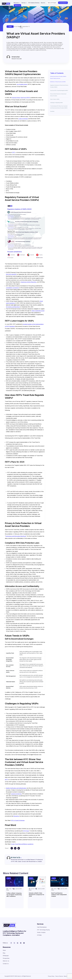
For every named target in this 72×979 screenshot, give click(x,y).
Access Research (63, 2)
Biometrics (16, 816)
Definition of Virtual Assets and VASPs (58, 81)
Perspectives (6, 958)
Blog (8, 878)
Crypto (10, 26)
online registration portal (37, 310)
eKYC (6, 779)
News (4, 950)
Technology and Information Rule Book (15, 536)
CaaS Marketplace (42, 927)
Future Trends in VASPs (54, 99)
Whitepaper (6, 955)
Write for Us (17, 5)
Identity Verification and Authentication (16, 788)
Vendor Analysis (41, 932)
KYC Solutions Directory (33, 2)
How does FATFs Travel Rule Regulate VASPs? (59, 90)
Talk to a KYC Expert (52, 2)
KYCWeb (39, 935)
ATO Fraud (26, 831)
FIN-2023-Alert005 (11, 274)
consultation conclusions (12, 287)
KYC (31, 878)
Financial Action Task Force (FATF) (21, 97)
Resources (16, 2)
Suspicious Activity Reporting (28, 282)
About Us (43, 2)
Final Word (52, 111)
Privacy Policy (51, 976)
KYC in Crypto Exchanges (18, 820)
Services (24, 2)
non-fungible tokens (22, 84)
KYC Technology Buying (43, 929)
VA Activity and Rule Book (13, 307)
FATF (13, 152)
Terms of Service (59, 976)
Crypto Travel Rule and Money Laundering (22, 844)
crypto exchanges (23, 118)
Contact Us (6, 963)
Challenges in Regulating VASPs (56, 102)
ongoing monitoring (16, 794)
